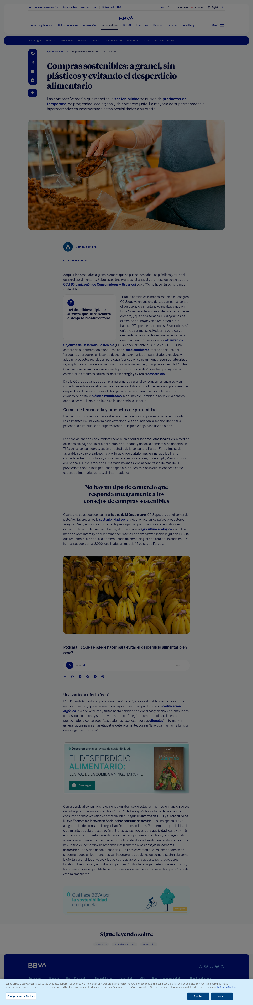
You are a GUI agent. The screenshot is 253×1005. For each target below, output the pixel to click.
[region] (126, 992)
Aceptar (198, 996)
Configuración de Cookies (21, 996)
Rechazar (222, 996)
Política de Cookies (226, 987)
